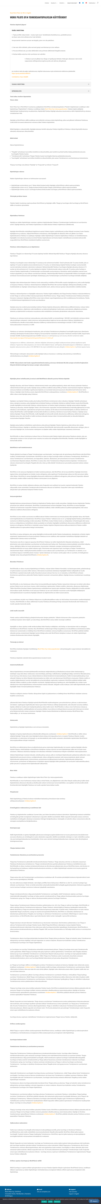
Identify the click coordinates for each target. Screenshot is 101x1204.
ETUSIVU (47, 3)
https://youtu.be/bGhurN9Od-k (21, 73)
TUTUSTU (61, 3)
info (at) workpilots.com (43, 1191)
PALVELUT (53, 3)
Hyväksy (44, 1201)
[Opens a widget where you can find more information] (94, 1201)
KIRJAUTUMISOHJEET (72, 3)
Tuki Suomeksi (73, 1191)
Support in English (74, 1194)
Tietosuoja (57, 1201)
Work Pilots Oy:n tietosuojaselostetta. (56, 109)
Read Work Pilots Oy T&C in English (20, 13)
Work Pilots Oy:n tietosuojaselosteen (49, 649)
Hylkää (50, 1201)
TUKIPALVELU (92, 3)
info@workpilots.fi (70, 347)
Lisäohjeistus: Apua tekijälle (20, 77)
